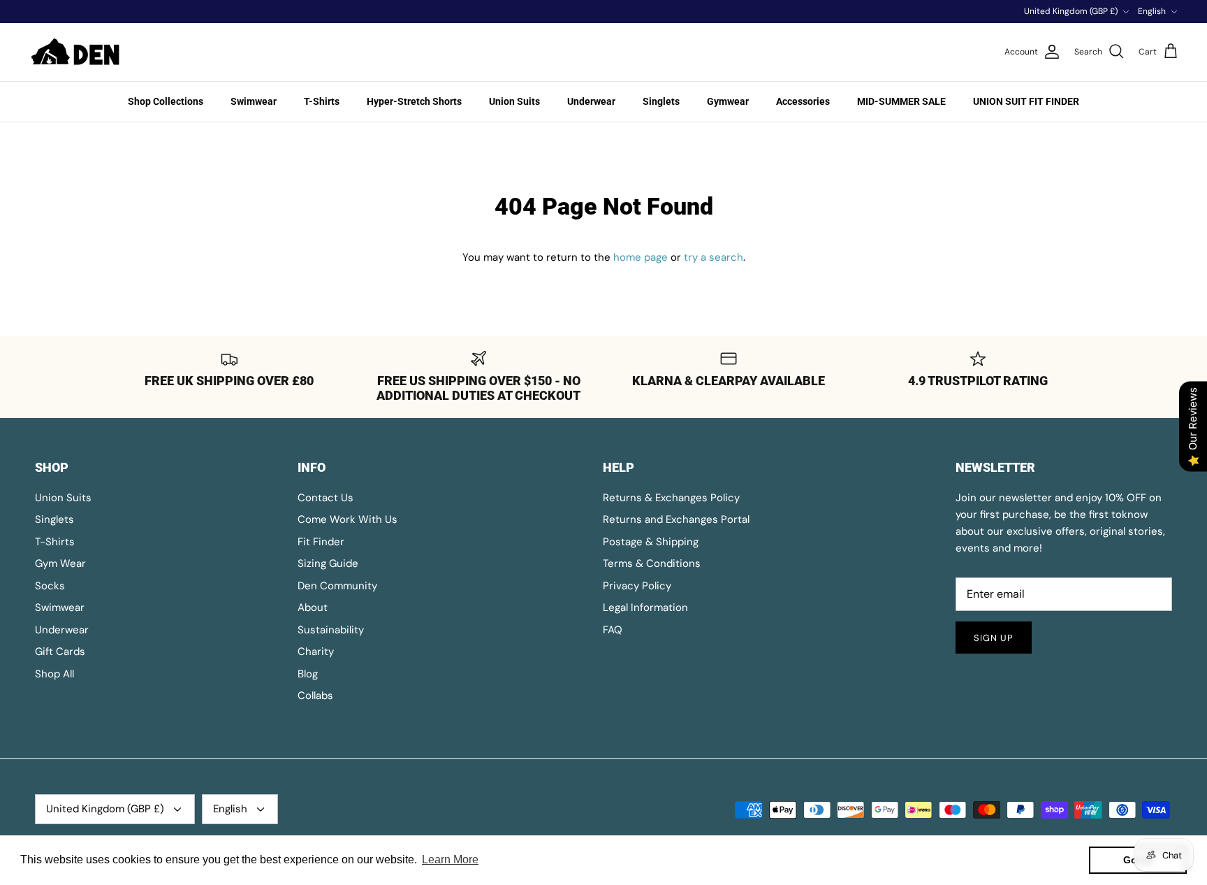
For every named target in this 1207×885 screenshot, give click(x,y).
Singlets (661, 101)
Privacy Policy (637, 586)
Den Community (337, 586)
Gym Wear (60, 563)
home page (640, 257)
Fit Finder (321, 542)
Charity (316, 652)
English (1152, 11)
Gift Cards (60, 652)
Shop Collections (165, 101)
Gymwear (728, 101)
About (313, 607)
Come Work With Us (347, 519)
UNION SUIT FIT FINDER (1026, 101)
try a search (713, 257)
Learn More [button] (450, 859)
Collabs (315, 696)
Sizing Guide (328, 563)
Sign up (994, 638)
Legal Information (645, 607)
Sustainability (331, 630)
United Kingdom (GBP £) (1071, 11)
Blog (308, 674)
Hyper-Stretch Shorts (414, 101)
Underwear (591, 101)
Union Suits (514, 101)
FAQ (612, 630)
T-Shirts (321, 101)
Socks (50, 586)
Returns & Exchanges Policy (671, 498)
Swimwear (254, 101)
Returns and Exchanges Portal (676, 519)
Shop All (54, 674)
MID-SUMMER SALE (901, 101)
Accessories (803, 101)
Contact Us (325, 498)
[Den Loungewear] (77, 52)
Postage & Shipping (650, 542)
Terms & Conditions (652, 563)
